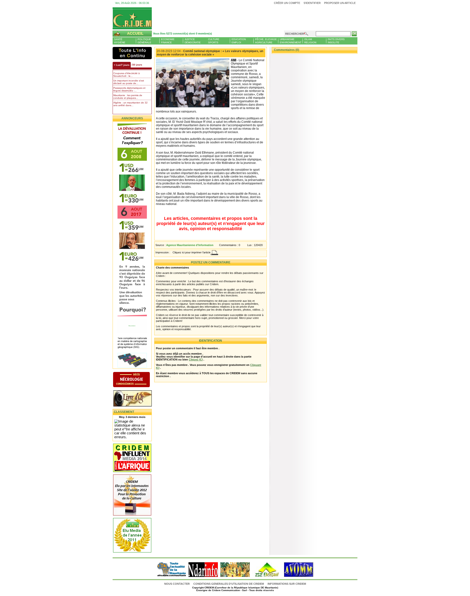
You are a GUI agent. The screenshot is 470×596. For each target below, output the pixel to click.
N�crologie (136, 380)
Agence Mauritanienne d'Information (189, 245)
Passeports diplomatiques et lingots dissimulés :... (129, 89)
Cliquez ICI (196, 359)
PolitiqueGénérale (144, 41)
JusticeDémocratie (193, 41)
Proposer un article (340, 2)
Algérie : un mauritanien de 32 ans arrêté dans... (130, 104)
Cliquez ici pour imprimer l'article (192, 252)
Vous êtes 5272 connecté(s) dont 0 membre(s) (182, 33)
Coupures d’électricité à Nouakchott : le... (126, 74)
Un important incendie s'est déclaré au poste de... (128, 82)
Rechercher (294, 33)
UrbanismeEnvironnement (290, 41)
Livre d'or (136, 399)
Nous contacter (177, 583)
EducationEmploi (239, 41)
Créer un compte (287, 2)
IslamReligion (310, 41)
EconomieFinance (168, 41)
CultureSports (213, 41)
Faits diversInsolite (336, 41)
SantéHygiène (119, 41)
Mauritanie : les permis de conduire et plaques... (127, 96)
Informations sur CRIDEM (287, 583)
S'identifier (312, 2)
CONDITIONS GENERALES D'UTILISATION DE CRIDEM (228, 583)
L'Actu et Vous (132, 53)
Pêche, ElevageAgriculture (266, 41)
